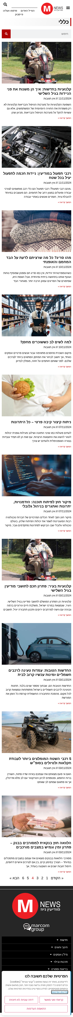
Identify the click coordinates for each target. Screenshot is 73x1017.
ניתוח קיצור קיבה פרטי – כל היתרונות (41, 422)
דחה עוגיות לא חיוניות (21, 999)
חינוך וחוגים (61, 947)
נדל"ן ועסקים (60, 954)
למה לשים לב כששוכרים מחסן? (45, 342)
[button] (68, 8)
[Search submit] (5, 4)
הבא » (14, 878)
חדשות (64, 939)
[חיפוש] (6, 33)
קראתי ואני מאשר (53, 999)
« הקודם (57, 878)
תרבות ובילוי (61, 961)
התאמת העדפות (36, 1008)
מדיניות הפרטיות (60, 992)
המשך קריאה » (64, 118)
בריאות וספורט (59, 969)
